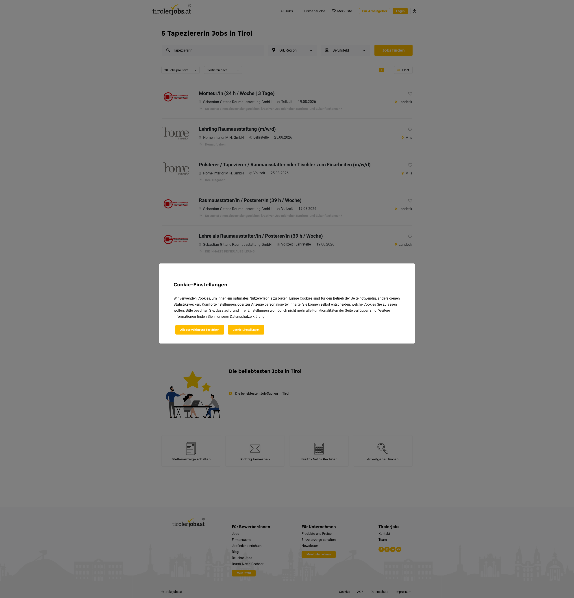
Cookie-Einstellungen (246, 329)
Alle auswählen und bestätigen (199, 329)
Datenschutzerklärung (247, 316)
